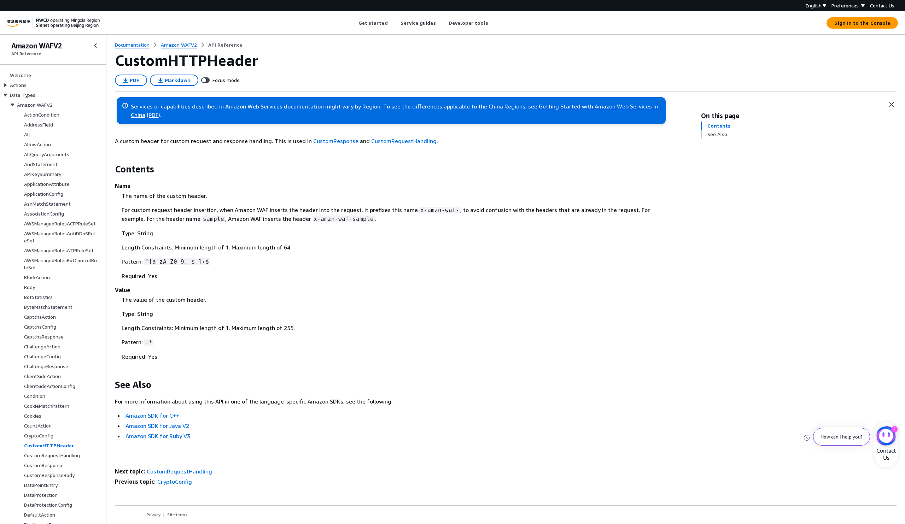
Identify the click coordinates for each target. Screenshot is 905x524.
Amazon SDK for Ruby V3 (157, 436)
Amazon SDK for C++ (152, 415)
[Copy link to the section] (109, 169)
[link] (225, 44)
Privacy (153, 514)
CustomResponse (335, 141)
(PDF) (153, 114)
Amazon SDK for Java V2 (157, 425)
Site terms (177, 514)
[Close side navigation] (95, 45)
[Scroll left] (353, 23)
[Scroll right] (493, 23)
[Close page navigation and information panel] (892, 104)
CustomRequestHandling (404, 141)
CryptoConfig (174, 481)
